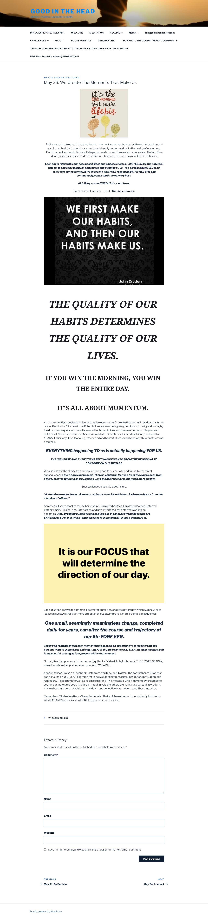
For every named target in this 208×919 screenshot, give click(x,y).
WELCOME (77, 32)
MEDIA (132, 32)
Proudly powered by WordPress (46, 911)
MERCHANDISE (106, 40)
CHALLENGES (38, 40)
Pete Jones (72, 78)
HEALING (115, 32)
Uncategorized (58, 718)
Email (47, 815)
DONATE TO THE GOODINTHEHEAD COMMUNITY (150, 40)
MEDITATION (96, 32)
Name (47, 798)
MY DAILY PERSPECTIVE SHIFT (47, 32)
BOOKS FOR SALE (81, 40)
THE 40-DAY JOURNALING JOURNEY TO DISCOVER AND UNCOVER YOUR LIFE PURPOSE (79, 48)
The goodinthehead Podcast (160, 32)
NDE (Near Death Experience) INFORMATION (54, 56)
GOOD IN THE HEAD (63, 11)
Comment (51, 754)
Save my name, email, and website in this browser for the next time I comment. (94, 849)
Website (49, 832)
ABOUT (58, 40)
